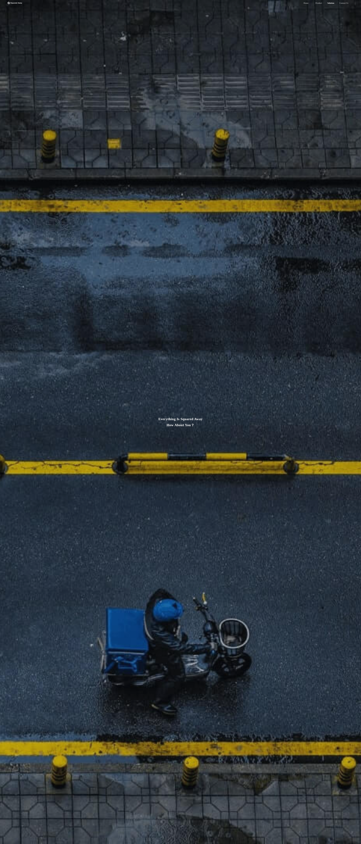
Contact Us (343, 3)
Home (306, 3)
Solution (330, 3)
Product (318, 3)
